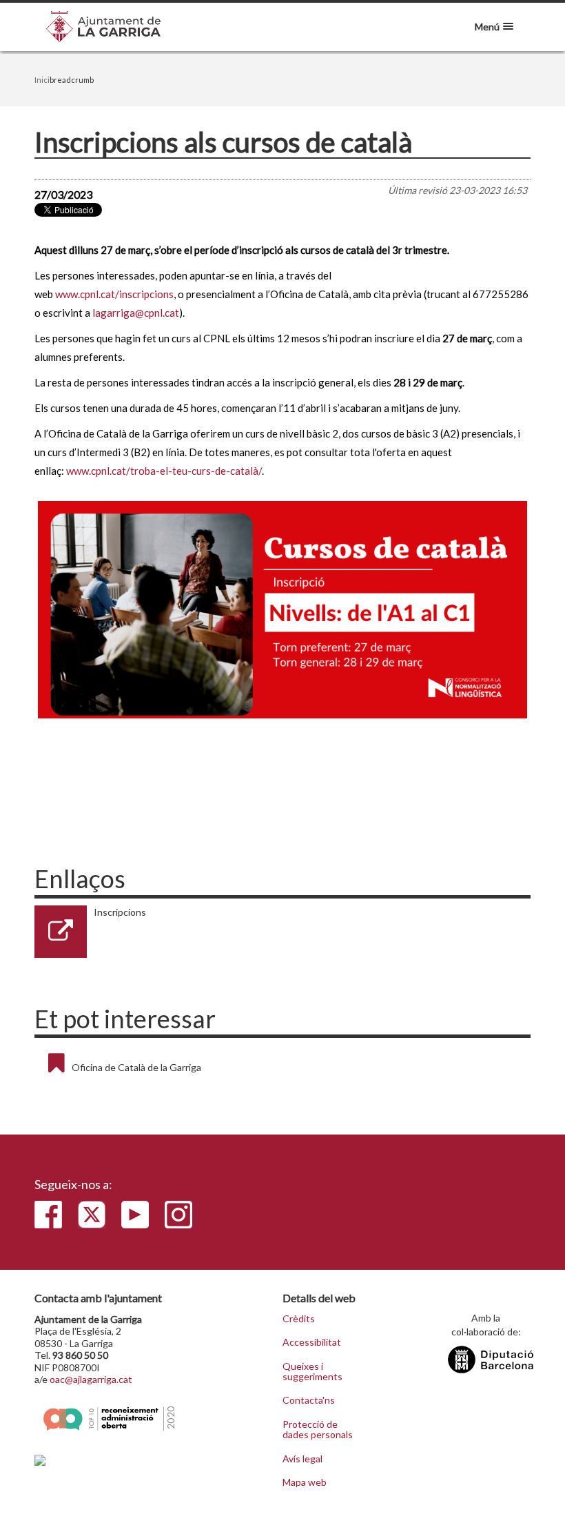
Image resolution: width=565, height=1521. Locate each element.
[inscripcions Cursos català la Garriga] (282, 609)
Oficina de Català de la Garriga (136, 1067)
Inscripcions (120, 912)
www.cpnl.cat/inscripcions (114, 294)
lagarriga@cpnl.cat (135, 312)
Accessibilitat (311, 1342)
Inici (42, 79)
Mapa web (304, 1482)
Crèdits (298, 1318)
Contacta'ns (308, 1400)
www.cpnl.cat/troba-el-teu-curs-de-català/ (164, 470)
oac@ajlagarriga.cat (91, 1379)
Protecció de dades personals (317, 1429)
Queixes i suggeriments (312, 1371)
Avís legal (302, 1458)
